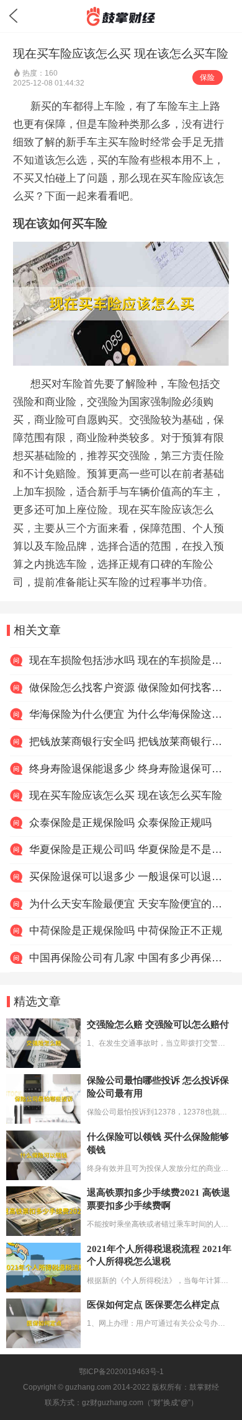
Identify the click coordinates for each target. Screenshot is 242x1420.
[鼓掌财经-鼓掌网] (121, 16)
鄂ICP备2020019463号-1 (121, 1371)
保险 (207, 77)
